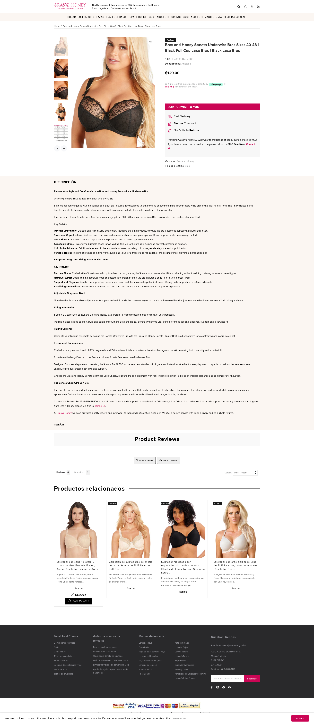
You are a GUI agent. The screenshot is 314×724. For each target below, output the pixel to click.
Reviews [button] (60, 472)
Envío (56, 647)
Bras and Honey (185, 161)
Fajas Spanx (144, 673)
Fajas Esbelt (180, 660)
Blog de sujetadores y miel (105, 647)
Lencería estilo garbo (148, 656)
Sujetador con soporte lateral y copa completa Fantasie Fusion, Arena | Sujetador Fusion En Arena (78, 565)
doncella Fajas (181, 647)
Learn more (179, 718)
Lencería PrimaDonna (185, 678)
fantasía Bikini (145, 669)
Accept (300, 718)
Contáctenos (60, 651)
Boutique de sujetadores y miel (68, 664)
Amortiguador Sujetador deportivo (190, 673)
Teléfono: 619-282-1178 (223, 669)
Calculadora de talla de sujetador (108, 655)
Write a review (146, 460)
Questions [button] (79, 472)
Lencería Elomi (181, 651)
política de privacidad (63, 673)
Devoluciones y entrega (64, 642)
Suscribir (252, 678)
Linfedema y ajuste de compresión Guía (111, 664)
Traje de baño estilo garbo (150, 660)
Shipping (169, 86)
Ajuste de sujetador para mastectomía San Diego (110, 671)
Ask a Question (170, 460)
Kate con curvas (182, 642)
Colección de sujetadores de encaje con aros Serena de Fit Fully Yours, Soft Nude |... (130, 565)
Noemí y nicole (181, 669)
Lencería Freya (145, 642)
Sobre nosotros (61, 660)
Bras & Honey (64, 413)
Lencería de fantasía (148, 664)
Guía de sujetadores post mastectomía (110, 660)
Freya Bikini (144, 647)
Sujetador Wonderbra (184, 664)
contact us (100, 406)
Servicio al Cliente (66, 636)
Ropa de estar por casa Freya (152, 651)
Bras (187, 166)
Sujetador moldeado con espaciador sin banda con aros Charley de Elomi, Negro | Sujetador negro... (183, 567)
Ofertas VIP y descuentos (104, 651)
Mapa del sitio (60, 669)
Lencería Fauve (182, 656)
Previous (57, 148)
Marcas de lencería (151, 636)
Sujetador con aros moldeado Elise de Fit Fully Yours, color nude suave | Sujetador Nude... (235, 565)
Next (64, 148)
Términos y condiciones (64, 656)
